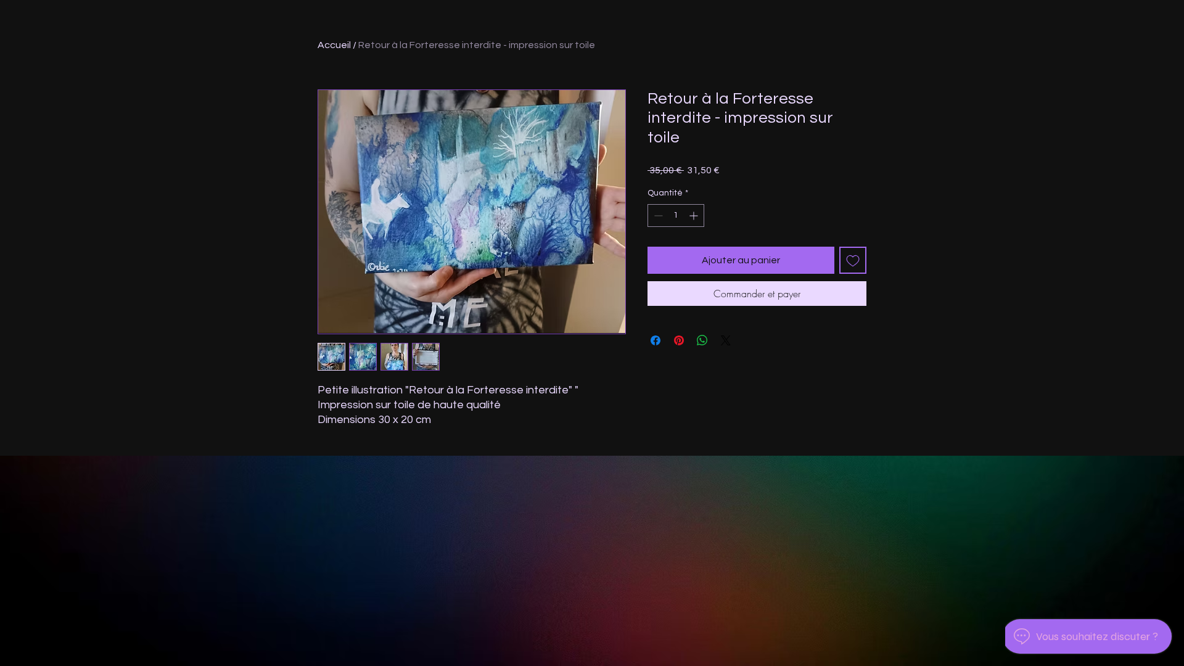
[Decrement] (657, 215)
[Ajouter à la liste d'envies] (852, 260)
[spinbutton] (676, 215)
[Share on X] (725, 340)
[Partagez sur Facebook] (655, 340)
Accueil (334, 45)
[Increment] (694, 215)
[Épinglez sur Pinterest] (679, 340)
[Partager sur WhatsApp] (702, 340)
